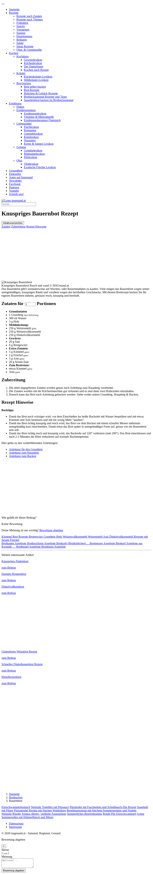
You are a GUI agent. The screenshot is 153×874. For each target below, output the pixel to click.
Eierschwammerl (126, 813)
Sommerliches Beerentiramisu (84, 813)
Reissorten (30, 130)
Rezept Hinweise (36, 226)
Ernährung (15, 103)
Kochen (13, 53)
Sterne (5, 849)
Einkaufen (15, 174)
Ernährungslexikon (35, 113)
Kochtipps (22, 56)
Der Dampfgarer (33, 66)
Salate (20, 43)
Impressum (15, 826)
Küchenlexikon (33, 63)
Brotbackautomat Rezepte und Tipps (45, 96)
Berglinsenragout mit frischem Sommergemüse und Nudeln (101, 810)
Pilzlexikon (30, 157)
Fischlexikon (31, 127)
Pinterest (14, 187)
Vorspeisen (22, 29)
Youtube (14, 190)
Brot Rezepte (31, 90)
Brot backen (23, 83)
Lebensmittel (24, 123)
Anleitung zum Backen (22, 456)
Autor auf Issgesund (21, 177)
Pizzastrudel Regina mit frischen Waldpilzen (40, 810)
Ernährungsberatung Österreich (42, 120)
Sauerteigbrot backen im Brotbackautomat (48, 100)
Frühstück (22, 22)
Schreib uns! (16, 194)
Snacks (20, 26)
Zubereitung (18, 226)
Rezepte (13, 12)
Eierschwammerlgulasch (15, 807)
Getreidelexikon (33, 133)
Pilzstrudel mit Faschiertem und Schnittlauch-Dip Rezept (103, 807)
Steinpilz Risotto (11, 813)
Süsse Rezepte (24, 46)
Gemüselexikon (33, 150)
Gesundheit (15, 170)
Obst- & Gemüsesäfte (29, 49)
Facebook (15, 184)
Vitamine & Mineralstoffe (39, 116)
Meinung (6, 856)
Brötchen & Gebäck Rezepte (41, 93)
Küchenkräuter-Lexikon (38, 76)
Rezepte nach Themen (29, 19)
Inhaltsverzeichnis (13, 223)
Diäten (20, 106)
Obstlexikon (31, 163)
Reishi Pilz (109, 813)
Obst (19, 160)
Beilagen (21, 39)
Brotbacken (16, 797)
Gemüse (21, 147)
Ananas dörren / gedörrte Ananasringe (43, 813)
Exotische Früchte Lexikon (40, 167)
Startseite (14, 9)
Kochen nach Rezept (36, 69)
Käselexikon (31, 137)
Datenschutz (16, 823)
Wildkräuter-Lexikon (36, 80)
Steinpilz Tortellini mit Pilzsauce (50, 807)
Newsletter (15, 180)
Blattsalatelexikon (34, 153)
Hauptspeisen (24, 36)
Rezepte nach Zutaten (29, 16)
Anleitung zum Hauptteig (24, 452)
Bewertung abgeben (51, 530)
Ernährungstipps (26, 110)
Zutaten (5, 226)
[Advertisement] (76, 254)
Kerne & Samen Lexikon (39, 143)
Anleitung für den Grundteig (26, 449)
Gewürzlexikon (33, 59)
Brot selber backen (35, 86)
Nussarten (30, 140)
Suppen (20, 33)
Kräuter (20, 73)
